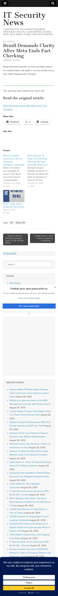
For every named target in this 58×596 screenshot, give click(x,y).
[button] (28, 288)
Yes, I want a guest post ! (29, 306)
